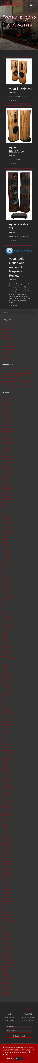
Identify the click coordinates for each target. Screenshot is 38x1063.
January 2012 (6, 747)
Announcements (7, 329)
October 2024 (6, 428)
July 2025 (5, 411)
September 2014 (7, 659)
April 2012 (5, 738)
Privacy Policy (28, 1014)
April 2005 (5, 929)
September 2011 (7, 758)
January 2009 (6, 835)
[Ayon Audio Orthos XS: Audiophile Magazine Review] (19, 251)
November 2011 (7, 753)
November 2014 (7, 653)
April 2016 (5, 610)
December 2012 (7, 716)
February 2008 (7, 861)
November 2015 (7, 619)
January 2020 (6, 491)
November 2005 (7, 918)
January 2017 (6, 585)
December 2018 (7, 522)
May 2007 (5, 884)
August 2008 (6, 847)
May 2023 (5, 451)
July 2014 (5, 664)
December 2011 (7, 750)
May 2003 (5, 969)
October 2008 (6, 844)
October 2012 (6, 721)
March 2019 (6, 516)
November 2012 (7, 719)
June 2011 (5, 764)
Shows (4, 355)
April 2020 (5, 482)
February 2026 (7, 399)
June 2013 (5, 699)
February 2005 (7, 935)
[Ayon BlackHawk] (19, 71)
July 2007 (5, 881)
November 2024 (7, 425)
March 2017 (6, 579)
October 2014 (6, 656)
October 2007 (6, 872)
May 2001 (5, 992)
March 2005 (6, 932)
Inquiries (9, 1014)
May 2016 (5, 607)
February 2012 (7, 744)
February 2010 (7, 801)
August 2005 (6, 924)
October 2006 (6, 898)
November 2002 (7, 983)
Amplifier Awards (7, 324)
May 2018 (5, 539)
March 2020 (6, 485)
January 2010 (6, 804)
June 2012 (5, 733)
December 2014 (7, 650)
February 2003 (7, 978)
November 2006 (7, 895)
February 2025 (7, 419)
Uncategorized (6, 358)
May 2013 (5, 701)
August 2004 (6, 949)
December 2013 (7, 681)
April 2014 (5, 670)
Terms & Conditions (28, 1017)
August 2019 (6, 502)
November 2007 (7, 869)
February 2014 (7, 676)
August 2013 (6, 693)
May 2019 (5, 511)
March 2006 (6, 906)
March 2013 (6, 707)
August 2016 (6, 599)
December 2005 (7, 915)
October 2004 (6, 946)
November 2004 (7, 944)
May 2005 (5, 926)
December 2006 (7, 892)
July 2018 (5, 536)
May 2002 (5, 989)
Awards (4, 332)
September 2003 (7, 963)
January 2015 (6, 647)
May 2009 (5, 824)
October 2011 (6, 756)
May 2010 (5, 798)
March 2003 (6, 975)
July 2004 (5, 952)
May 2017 (5, 573)
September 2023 (7, 442)
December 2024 (7, 422)
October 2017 (6, 559)
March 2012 (6, 741)
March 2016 (6, 613)
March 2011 (6, 773)
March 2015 (6, 642)
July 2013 (5, 696)
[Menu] (31, 4)
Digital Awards (6, 335)
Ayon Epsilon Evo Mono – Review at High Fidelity (17, 386)
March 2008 (6, 858)
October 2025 (6, 408)
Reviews (4, 352)
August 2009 (6, 818)
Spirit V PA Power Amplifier (10, 378)
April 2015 (5, 639)
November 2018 (7, 525)
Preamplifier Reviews (9, 349)
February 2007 (7, 887)
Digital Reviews (7, 338)
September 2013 (7, 690)
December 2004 (7, 941)
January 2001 (6, 995)
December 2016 (7, 587)
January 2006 (6, 912)
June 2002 (5, 986)
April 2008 (5, 855)
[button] (19, 1036)
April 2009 (5, 827)
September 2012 (7, 724)
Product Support (9, 1020)
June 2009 (5, 821)
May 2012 (5, 736)
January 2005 (6, 938)
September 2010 (7, 790)
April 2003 (5, 972)
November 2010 (7, 784)
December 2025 (7, 402)
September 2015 (7, 625)
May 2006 (5, 904)
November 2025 (7, 405)
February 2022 (7, 459)
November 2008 (7, 841)
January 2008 (6, 864)
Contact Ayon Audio (28, 1020)
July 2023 (5, 445)
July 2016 (5, 602)
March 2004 (6, 958)
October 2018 (6, 528)
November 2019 (7, 496)
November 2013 (7, 684)
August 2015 (6, 627)
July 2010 (5, 795)
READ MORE (13, 100)
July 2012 (5, 730)
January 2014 (6, 679)
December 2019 (7, 493)
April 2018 (5, 542)
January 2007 (6, 889)
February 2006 (7, 909)
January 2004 (6, 961)
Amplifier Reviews (7, 327)
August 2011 (6, 761)
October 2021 (6, 462)
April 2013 (5, 704)
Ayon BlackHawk (20, 88)
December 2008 (7, 838)
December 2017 (7, 553)
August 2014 (6, 662)
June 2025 (5, 414)
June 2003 (5, 966)
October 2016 (6, 593)
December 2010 (7, 781)
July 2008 (5, 850)
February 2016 (7, 616)
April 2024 (5, 436)
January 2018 (6, 550)
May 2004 (5, 955)
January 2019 (6, 519)
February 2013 (7, 710)
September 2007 (7, 875)
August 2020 (6, 476)
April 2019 (5, 513)
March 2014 (6, 673)
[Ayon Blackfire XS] (19, 195)
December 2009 (7, 807)
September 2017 (7, 562)
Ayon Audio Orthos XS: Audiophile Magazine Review (16, 267)
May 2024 (5, 434)
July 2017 (5, 568)
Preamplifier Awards (8, 346)
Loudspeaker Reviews (9, 344)
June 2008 (5, 852)
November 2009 (7, 810)
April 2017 (5, 576)
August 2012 (6, 727)
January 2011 (6, 778)
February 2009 (7, 832)
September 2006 (7, 901)
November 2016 (7, 590)
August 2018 (6, 533)
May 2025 (5, 417)
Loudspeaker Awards (9, 341)
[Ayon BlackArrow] (19, 125)
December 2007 (7, 867)
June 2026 (5, 397)
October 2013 (6, 687)
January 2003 (6, 981)
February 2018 (7, 548)
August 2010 (6, 793)
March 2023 (6, 454)
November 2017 (7, 556)
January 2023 (6, 456)
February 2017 (7, 582)
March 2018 (6, 545)
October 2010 (6, 787)
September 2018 (7, 531)
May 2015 (5, 636)
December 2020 (7, 468)
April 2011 (5, 770)
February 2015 (7, 644)
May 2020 (5, 479)
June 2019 (5, 508)
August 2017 (6, 565)
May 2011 (5, 767)
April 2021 (5, 465)
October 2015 (6, 622)
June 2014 (5, 667)
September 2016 (7, 596)
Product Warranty (9, 1017)
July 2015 (5, 630)
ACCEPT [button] (18, 1058)
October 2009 (6, 812)
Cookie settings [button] (8, 1058)
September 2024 (7, 431)
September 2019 (7, 499)
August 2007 (6, 878)
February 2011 (6, 776)
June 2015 (5, 633)
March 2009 (6, 830)
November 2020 (7, 471)
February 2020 (7, 488)
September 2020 (7, 474)
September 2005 (7, 921)
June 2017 (5, 570)
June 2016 (5, 605)
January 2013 (6, 713)
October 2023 (6, 439)
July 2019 (5, 505)
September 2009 (7, 815)
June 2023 (5, 448)
